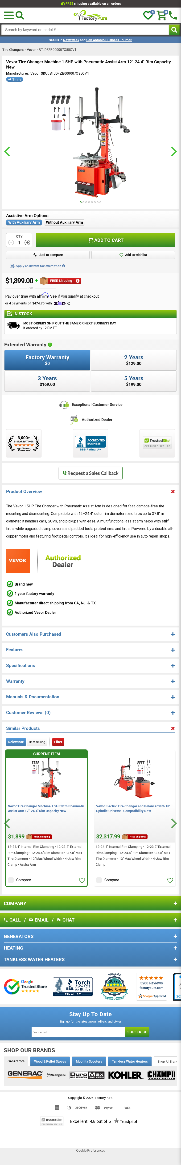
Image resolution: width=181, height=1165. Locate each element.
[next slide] (173, 151)
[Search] (20, 15)
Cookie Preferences (90, 1150)
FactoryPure (103, 1098)
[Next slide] (173, 823)
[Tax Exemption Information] (63, 265)
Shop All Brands (169, 1061)
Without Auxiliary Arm (64, 222)
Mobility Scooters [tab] (89, 1061)
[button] (9, 15)
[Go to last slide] (7, 823)
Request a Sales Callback (93, 473)
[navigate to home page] (90, 15)
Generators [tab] (16, 1061)
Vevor (31, 50)
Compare (23, 880)
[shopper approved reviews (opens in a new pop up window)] (23, 443)
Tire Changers (13, 50)
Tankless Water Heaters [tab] (130, 1061)
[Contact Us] (173, 15)
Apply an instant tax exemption (38, 266)
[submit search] (174, 29)
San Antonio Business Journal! (109, 40)
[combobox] (85, 29)
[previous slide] (7, 151)
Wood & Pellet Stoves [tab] (50, 1061)
